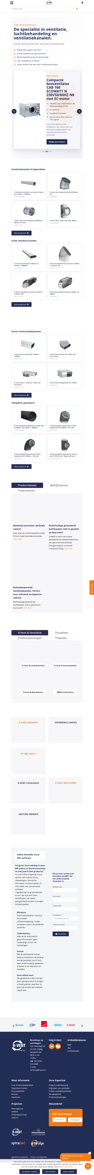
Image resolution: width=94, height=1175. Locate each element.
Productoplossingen (57, 1097)
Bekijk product (55, 138)
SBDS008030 (53, 196)
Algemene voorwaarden (19, 1157)
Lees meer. (17, 539)
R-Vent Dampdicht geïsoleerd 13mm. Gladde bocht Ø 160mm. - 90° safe (27, 455)
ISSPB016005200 (19, 430)
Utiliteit (14, 1111)
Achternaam (57, 906)
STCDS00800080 (54, 223)
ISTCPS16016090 (54, 458)
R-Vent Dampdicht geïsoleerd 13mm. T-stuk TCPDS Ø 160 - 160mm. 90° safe (64, 455)
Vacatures (15, 1097)
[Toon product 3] (49, 151)
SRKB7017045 (54, 359)
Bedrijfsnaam (58, 887)
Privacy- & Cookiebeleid (38, 1157)
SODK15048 (53, 296)
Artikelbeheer (73, 1051)
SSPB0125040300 (19, 196)
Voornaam (57, 896)
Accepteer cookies (29, 1171)
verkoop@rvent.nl (38, 1070)
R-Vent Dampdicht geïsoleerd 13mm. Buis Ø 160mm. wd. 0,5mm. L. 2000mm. (29, 427)
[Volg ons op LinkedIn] (51, 1046)
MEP (69, 1045)
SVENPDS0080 (18, 225)
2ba (69, 1048)
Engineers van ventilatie (59, 1088)
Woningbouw (17, 1108)
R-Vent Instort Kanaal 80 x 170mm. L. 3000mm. (27, 355)
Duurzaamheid (17, 1091)
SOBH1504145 (54, 268)
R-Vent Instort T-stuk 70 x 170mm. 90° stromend (27, 384)
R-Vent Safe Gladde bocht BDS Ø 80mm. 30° (64, 193)
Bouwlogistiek (55, 1094)
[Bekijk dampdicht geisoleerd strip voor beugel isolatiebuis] (29, 110)
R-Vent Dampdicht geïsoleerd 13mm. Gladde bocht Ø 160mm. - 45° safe (63, 427)
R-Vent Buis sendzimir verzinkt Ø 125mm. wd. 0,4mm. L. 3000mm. (29, 193)
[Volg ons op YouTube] (58, 1046)
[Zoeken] (77, 8)
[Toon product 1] (43, 151)
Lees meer (68, 548)
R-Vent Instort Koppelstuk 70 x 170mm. (63, 383)
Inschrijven (75, 1120)
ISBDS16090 (17, 458)
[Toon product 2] (45, 151)
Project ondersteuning (58, 1085)
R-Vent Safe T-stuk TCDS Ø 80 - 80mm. (63, 221)
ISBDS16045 (53, 430)
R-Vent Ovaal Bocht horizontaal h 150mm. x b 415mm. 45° (65, 265)
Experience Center (19, 1088)
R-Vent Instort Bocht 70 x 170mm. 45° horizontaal (63, 355)
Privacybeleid (66, 1166)
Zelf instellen (50, 1171)
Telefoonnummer (59, 925)
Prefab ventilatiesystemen (60, 1091)
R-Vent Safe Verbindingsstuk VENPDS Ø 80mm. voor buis (28, 222)
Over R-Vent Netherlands (22, 1085)
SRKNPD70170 (54, 385)
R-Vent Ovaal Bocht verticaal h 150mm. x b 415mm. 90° (28, 293)
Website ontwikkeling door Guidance (24, 1159)
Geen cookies (68, 1171)
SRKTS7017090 (18, 387)
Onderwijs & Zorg (18, 1114)
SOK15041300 (18, 268)
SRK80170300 (18, 359)
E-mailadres (57, 915)
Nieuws (14, 1094)
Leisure (14, 1117)
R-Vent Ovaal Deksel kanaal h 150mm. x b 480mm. (64, 293)
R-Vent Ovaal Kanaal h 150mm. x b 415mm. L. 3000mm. (26, 265)
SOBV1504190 (18, 296)
